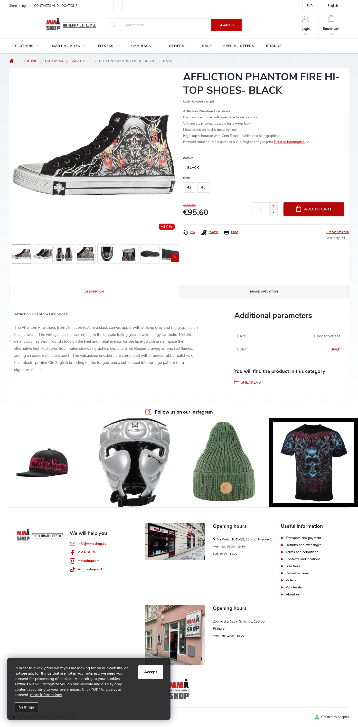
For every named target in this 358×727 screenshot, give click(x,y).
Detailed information (289, 142)
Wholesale (293, 587)
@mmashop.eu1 (89, 569)
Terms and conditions (302, 552)
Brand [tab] (264, 291)
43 (203, 187)
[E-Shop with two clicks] (179, 689)
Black (335, 349)
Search (226, 25)
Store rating (17, 6)
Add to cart (318, 209)
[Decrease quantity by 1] (273, 212)
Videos (291, 580)
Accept (150, 672)
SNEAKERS (251, 382)
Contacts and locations (303, 559)
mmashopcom (88, 560)
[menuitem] (27, 46)
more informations (46, 695)
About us (293, 594)
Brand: (337, 232)
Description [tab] (94, 291)
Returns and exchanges (303, 545)
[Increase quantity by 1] (273, 206)
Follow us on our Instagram (184, 412)
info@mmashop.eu (91, 543)
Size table (293, 566)
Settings (26, 707)
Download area (297, 573)
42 (189, 187)
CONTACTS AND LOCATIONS (55, 6)
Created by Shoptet (335, 717)
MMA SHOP (86, 552)
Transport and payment (303, 538)
